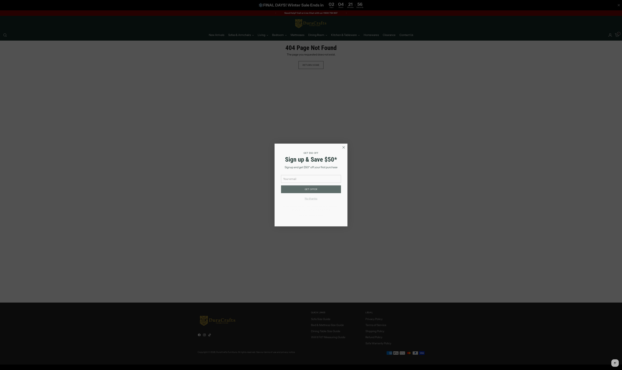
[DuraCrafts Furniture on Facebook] (306, 219)
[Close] (343, 147)
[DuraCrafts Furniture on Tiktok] (316, 219)
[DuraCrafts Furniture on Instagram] (311, 219)
